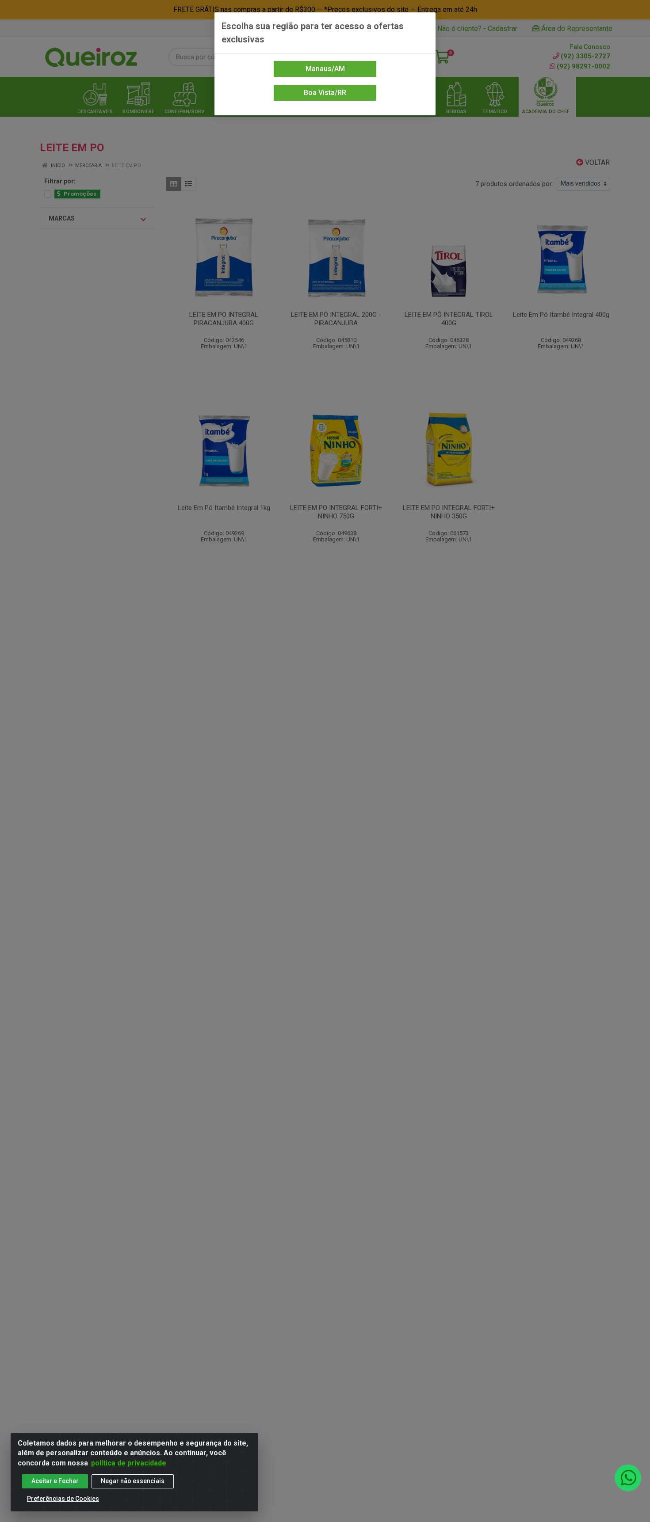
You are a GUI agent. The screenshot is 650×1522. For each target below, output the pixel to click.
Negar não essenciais (132, 1480)
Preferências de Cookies (63, 1498)
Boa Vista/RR (325, 92)
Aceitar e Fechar (55, 1480)
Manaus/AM (325, 69)
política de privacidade (128, 1463)
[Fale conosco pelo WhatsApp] (628, 1478)
